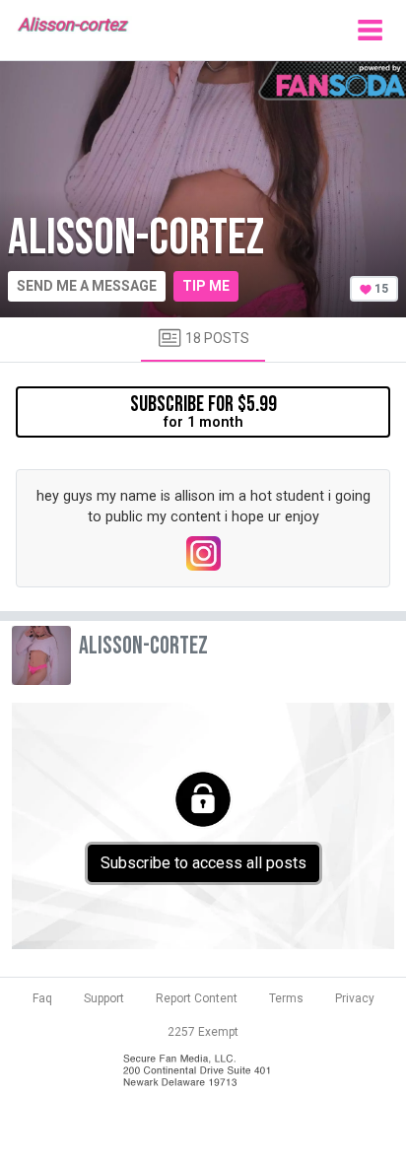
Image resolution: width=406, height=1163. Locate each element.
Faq (42, 998)
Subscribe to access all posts (203, 863)
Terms (286, 998)
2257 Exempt (203, 1032)
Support (104, 998)
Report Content (196, 998)
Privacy (354, 998)
